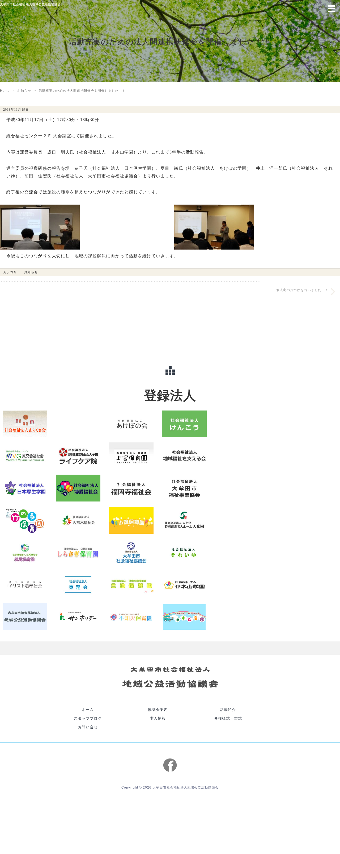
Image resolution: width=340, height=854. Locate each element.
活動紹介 (228, 667)
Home (5, 91)
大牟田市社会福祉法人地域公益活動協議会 (185, 745)
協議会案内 (158, 667)
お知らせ (24, 91)
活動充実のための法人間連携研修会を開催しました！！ (82, 91)
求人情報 (158, 676)
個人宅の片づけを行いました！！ (302, 290)
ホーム (88, 667)
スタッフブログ (88, 676)
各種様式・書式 (228, 676)
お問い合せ (88, 685)
